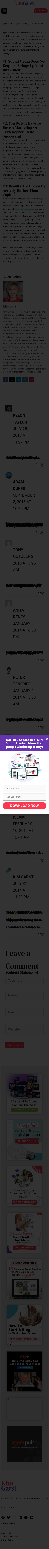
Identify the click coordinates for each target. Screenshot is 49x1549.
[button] (46, 739)
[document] (24, 774)
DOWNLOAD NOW (24, 806)
